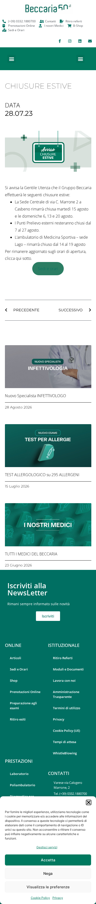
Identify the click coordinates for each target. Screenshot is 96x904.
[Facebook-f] (59, 41)
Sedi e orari (48, 268)
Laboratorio (19, 774)
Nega (48, 873)
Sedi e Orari (19, 669)
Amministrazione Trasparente (66, 694)
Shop (13, 680)
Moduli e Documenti (68, 669)
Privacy (57, 898)
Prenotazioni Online (25, 692)
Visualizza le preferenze (48, 887)
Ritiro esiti (18, 719)
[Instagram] (69, 41)
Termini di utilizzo (66, 708)
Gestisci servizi (46, 847)
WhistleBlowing (65, 753)
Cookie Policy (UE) (66, 730)
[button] (88, 802)
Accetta (48, 860)
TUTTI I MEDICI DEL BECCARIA (31, 554)
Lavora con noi (64, 680)
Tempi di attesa (64, 742)
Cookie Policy (40, 898)
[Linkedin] (79, 41)
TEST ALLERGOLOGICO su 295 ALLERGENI (42, 474)
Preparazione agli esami (23, 705)
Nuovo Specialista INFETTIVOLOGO (35, 395)
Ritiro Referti (63, 658)
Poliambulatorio (22, 785)
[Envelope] (90, 41)
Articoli (15, 658)
